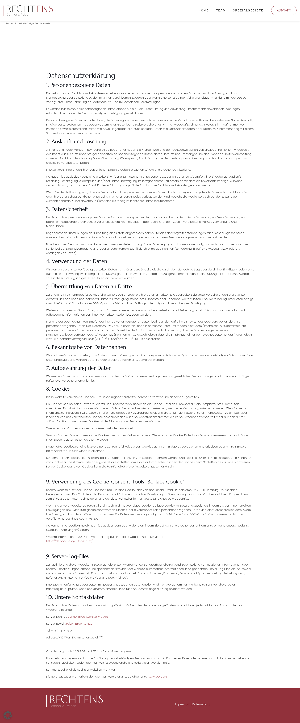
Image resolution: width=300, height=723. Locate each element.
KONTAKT (284, 10)
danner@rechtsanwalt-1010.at (88, 617)
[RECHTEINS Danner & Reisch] (28, 10)
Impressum (182, 704)
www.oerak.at (158, 677)
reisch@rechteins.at (79, 624)
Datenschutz (201, 704)
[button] (7, 715)
